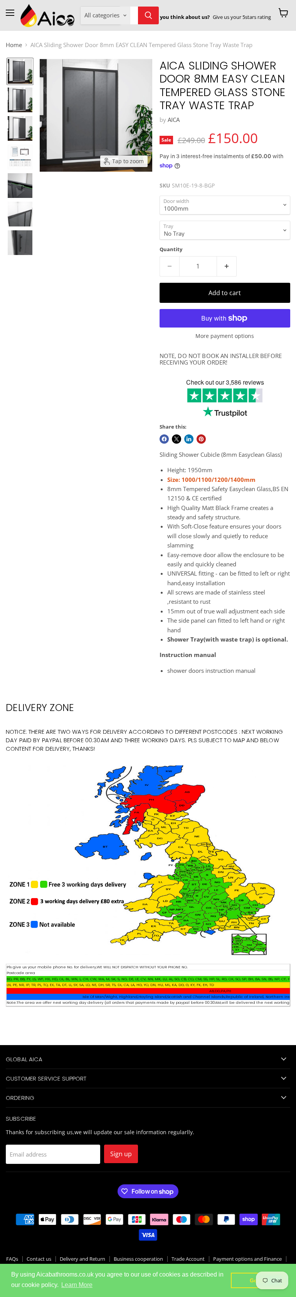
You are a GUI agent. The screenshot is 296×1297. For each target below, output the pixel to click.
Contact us (39, 1258)
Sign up (121, 1154)
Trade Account (188, 1258)
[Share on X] (176, 439)
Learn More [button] (76, 1285)
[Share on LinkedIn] (188, 439)
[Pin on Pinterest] (201, 439)
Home (14, 45)
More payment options (224, 336)
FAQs (12, 1258)
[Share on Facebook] (164, 439)
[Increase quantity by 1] (227, 266)
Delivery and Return (82, 1258)
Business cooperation (138, 1258)
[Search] (148, 15)
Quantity (171, 249)
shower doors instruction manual (211, 670)
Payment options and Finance (247, 1258)
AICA (174, 119)
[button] (20, 71)
